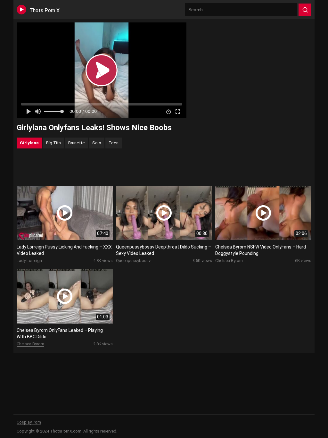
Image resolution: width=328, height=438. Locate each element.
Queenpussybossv (133, 260)
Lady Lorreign (29, 260)
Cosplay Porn (29, 422)
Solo (96, 142)
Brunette (76, 142)
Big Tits (53, 142)
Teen (114, 142)
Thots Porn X (44, 10)
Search (305, 10)
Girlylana (29, 142)
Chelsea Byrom (229, 260)
